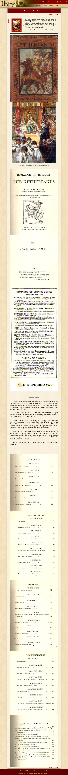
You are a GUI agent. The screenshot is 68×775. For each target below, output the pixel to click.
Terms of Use (33, 770)
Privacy (41, 770)
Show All (32, 30)
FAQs (26, 770)
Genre (45, 5)
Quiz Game (60, 1)
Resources (51, 1)
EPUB (51, 30)
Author (51, 5)
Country (38, 5)
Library (44, 1)
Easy (56, 5)
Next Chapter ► (53, 14)
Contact (46, 770)
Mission (22, 770)
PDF (46, 30)
